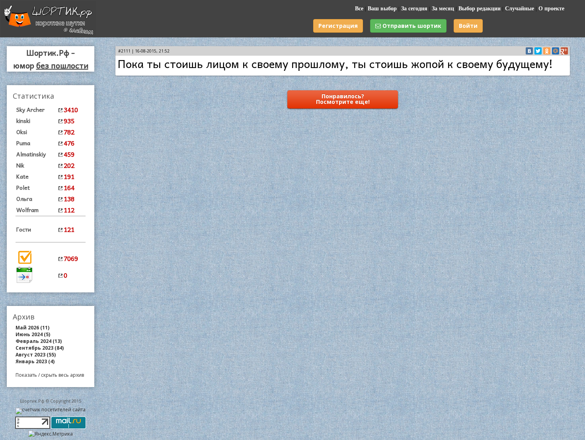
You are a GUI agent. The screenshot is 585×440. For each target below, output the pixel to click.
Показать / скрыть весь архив (50, 375)
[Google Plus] (564, 51)
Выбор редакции (479, 9)
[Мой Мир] (555, 51)
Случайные (519, 9)
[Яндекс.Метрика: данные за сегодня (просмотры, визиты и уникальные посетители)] (50, 433)
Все (359, 9)
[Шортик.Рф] (48, 34)
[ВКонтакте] (529, 51)
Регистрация (338, 25)
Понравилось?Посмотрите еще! (343, 98)
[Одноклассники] (546, 51)
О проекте (551, 9)
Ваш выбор (382, 9)
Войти (468, 25)
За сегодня (414, 9)
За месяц (443, 9)
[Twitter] (538, 51)
